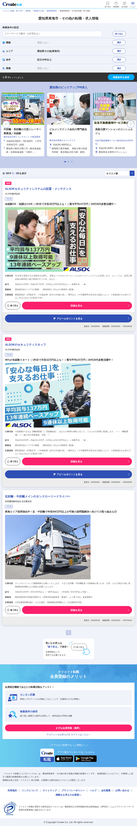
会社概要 (106, 790)
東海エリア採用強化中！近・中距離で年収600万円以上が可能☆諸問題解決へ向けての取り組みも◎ (61, 511)
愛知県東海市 (52, 11)
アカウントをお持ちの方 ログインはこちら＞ (68, 734)
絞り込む (119, 34)
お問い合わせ (122, 790)
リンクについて (30, 790)
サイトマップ (50, 790)
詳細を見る (76, 305)
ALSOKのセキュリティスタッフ (25, 344)
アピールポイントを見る (70, 318)
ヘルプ (93, 790)
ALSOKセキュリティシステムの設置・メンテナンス (38, 188)
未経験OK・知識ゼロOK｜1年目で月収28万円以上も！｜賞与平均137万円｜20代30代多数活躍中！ (60, 204)
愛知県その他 (39, 11)
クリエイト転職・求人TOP (13, 11)
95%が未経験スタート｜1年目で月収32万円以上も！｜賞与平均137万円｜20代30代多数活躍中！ (59, 359)
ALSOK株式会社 (12, 194)
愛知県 (28, 11)
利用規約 (12, 790)
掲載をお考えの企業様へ (68, 794)
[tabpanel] (68, 124)
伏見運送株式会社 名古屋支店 (18, 501)
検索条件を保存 (121, 77)
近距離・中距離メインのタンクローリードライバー (37, 496)
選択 (119, 42)
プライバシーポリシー (73, 790)
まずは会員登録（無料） (68, 728)
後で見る (14, 305)
